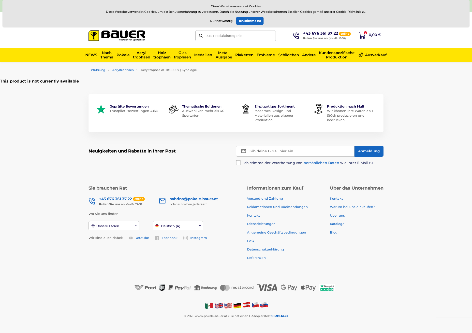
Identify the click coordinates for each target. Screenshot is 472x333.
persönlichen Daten (321, 163)
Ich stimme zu (250, 21)
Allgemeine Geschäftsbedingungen (276, 232)
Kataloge (337, 224)
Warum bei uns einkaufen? (352, 207)
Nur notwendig (221, 21)
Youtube (142, 238)
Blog (334, 232)
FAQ (250, 241)
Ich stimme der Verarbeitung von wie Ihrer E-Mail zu (308, 163)
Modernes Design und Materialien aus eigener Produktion (273, 115)
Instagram (198, 238)
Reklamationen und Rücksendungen (278, 207)
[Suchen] (200, 35)
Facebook (169, 238)
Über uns (337, 215)
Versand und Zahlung (265, 198)
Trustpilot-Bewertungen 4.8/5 (134, 111)
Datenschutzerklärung (265, 249)
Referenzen (256, 258)
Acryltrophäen (123, 70)
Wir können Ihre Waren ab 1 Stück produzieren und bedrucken (350, 115)
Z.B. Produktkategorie (224, 36)
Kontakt (253, 215)
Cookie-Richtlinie (348, 12)
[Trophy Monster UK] (219, 305)
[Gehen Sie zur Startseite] (116, 35)
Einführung (96, 70)
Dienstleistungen (261, 224)
